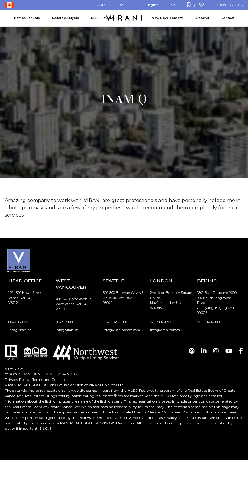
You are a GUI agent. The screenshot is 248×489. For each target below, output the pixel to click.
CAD (100, 4)
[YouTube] (229, 351)
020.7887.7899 (160, 322)
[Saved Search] (188, 5)
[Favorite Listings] (201, 5)
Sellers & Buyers (65, 18)
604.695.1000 (18, 322)
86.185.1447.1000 (209, 322)
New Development (167, 18)
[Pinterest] (191, 351)
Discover (202, 18)
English (152, 4)
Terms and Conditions (51, 379)
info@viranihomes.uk (167, 330)
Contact (227, 18)
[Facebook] (241, 351)
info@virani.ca (19, 330)
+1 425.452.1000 (115, 322)
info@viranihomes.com (121, 330)
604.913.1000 (65, 322)
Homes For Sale (27, 18)
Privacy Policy (17, 379)
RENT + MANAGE (104, 18)
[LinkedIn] (204, 351)
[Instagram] (216, 351)
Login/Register (228, 4)
